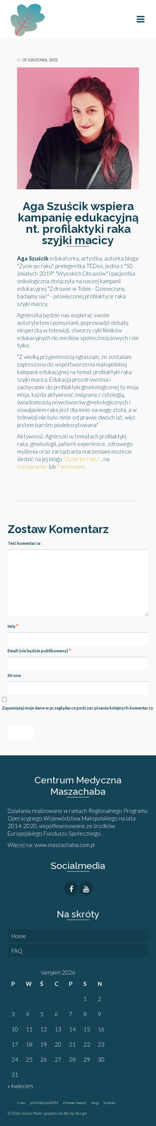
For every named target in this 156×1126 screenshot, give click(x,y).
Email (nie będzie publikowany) (39, 650)
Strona (14, 675)
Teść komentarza (24, 543)
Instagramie (32, 466)
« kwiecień (20, 1085)
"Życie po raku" (81, 458)
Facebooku (71, 466)
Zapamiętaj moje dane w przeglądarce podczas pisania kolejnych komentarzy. (77, 707)
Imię (13, 626)
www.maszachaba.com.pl (65, 844)
